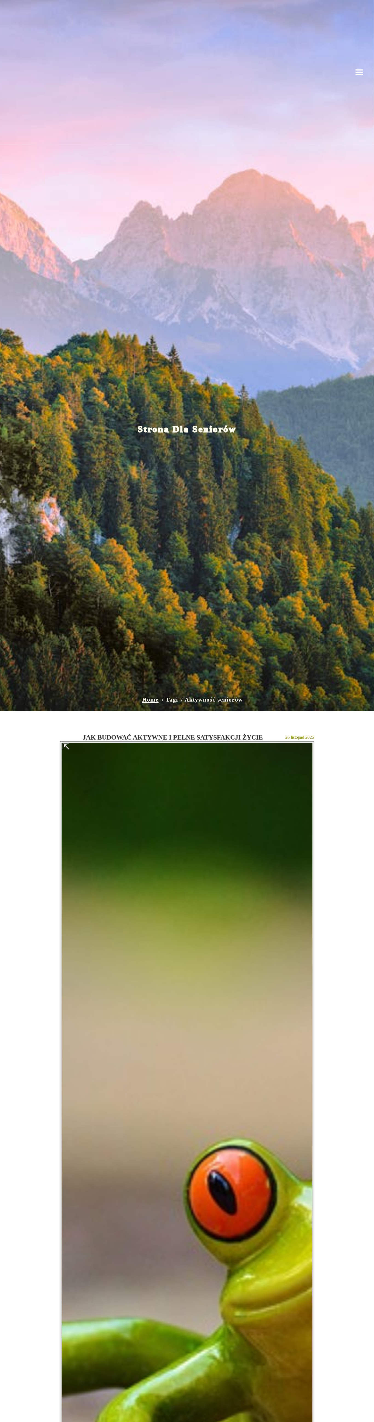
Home (150, 699)
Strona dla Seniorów (187, 429)
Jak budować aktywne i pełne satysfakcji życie (173, 737)
